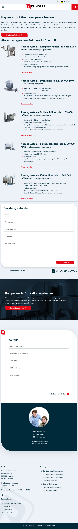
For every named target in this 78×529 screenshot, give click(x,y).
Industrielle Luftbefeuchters (53, 477)
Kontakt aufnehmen (13, 35)
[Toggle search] (69, 7)
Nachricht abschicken (58, 394)
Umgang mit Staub (66, 22)
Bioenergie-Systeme (50, 484)
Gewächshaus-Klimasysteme (53, 471)
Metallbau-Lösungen (50, 490)
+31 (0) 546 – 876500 (66, 271)
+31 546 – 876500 (7, 486)
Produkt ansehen (27, 72)
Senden (65, 263)
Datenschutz (50, 525)
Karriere (7, 506)
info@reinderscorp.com (39, 441)
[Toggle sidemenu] (2, 6)
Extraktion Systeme (50, 481)
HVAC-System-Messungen (52, 487)
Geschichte (8, 510)
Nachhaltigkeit (9, 513)
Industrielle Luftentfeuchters (53, 474)
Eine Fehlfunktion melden (13, 503)
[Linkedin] (2, 495)
